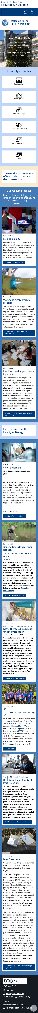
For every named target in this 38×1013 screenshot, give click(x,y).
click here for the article (13, 595)
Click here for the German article (16, 822)
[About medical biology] (19, 220)
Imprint (9, 996)
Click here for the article (13, 516)
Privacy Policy (24, 996)
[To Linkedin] (19, 694)
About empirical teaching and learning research (18, 414)
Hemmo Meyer (17, 726)
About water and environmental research (16, 333)
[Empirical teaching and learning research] (19, 352)
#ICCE (19, 731)
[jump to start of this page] (33, 1008)
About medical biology (12, 263)
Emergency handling (15, 993)
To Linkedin (9, 749)
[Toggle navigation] (4, 12)
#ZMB (29, 721)
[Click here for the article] (19, 611)
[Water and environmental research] (19, 281)
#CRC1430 (11, 723)
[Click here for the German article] (19, 764)
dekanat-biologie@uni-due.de (19, 1007)
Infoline (9, 990)
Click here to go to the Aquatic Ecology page (18, 967)
